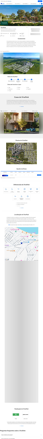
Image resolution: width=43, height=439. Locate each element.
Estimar (4, 175)
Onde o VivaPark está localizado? (7, 434)
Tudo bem (40, 1)
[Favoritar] (26, 27)
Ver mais (22, 425)
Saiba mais (9, 1)
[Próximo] (42, 63)
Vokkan (16, 418)
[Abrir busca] (41, 3)
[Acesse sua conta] (39, 3)
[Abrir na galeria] (42, 73)
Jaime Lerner (26, 418)
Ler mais (22, 106)
